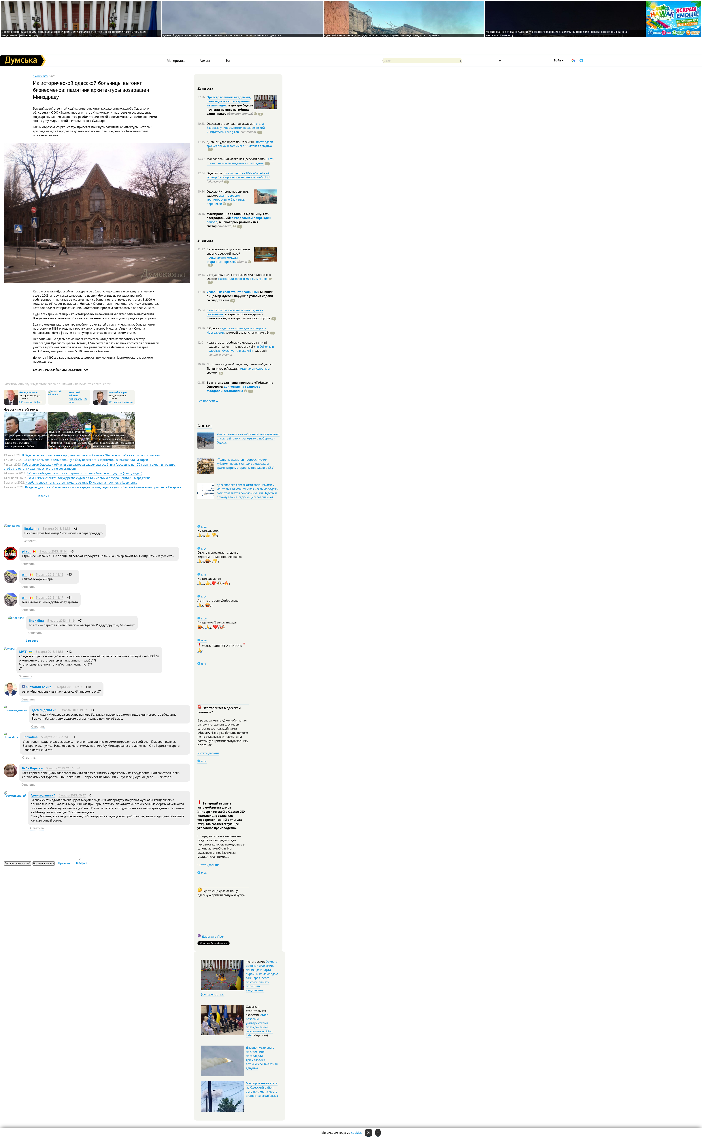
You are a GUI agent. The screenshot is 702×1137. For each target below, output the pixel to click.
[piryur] (10, 559)
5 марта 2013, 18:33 (49, 652)
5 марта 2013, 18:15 (49, 574)
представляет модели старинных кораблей (222, 259)
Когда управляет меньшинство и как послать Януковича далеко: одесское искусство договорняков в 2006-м (26, 441)
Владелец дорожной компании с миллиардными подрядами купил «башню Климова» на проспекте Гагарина (103, 487)
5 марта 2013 (40, 76)
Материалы (176, 60)
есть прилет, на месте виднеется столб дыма (240, 161)
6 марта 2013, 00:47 (72, 795)
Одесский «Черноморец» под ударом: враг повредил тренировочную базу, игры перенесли (382, 35)
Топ (228, 60)
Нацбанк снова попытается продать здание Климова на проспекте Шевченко (81, 482)
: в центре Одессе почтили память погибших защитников (230, 109)
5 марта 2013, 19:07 (73, 710)
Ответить (30, 541)
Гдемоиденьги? (44, 710)
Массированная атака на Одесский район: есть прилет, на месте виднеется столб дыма (262, 1089)
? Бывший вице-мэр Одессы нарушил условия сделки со (240, 296)
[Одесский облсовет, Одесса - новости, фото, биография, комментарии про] (58, 394)
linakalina (31, 529)
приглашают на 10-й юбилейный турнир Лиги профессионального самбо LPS (238, 175)
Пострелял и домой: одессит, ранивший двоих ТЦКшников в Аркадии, (240, 366)
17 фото (38, 402)
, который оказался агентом (246, 332)
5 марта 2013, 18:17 (49, 597)
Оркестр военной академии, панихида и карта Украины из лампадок (229, 101)
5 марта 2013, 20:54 (54, 737)
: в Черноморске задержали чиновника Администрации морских (238, 316)
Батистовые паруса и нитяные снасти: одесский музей (228, 251)
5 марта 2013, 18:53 (68, 687)
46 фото (128, 402)
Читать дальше (208, 753)
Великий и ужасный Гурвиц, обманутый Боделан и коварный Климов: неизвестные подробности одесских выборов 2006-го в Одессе (69, 439)
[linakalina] (12, 526)
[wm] (10, 582)
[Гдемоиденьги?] (15, 710)
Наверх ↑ (43, 496)
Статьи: (204, 425)
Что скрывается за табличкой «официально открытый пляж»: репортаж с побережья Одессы (248, 438)
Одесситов (215, 173)
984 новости (75, 399)
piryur (26, 551)
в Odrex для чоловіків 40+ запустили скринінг (240, 349)
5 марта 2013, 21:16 (59, 768)
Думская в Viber (213, 937)
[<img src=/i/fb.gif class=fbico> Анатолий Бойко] (10, 695)
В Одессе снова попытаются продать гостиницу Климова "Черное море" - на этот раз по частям (91, 455)
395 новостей (115, 402)
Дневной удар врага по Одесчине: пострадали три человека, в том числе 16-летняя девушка (222, 35)
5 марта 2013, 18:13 (56, 529)
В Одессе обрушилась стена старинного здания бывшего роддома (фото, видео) (84, 473)
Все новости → (208, 401)
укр (501, 60)
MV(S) (23, 652)
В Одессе (213, 328)
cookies (356, 1133)
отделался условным (255, 369)
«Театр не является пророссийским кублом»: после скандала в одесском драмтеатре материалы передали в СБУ (245, 464)
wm (24, 574)
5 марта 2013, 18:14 (53, 551)
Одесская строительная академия (231, 124)
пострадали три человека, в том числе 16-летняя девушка (240, 144)
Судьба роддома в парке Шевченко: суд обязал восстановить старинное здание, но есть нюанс (114, 441)
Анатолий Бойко (38, 687)
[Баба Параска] (10, 776)
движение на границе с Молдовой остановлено (233, 389)
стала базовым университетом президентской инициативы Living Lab (236, 128)
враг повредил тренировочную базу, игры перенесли (226, 199)
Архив (205, 60)
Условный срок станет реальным (232, 292)
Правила (64, 863)
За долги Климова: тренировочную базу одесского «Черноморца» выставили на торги (86, 460)
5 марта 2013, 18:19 (61, 621)
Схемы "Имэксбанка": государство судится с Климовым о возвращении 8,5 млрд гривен (89, 478)
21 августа (205, 241)
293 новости (26, 402)
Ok (369, 1133)
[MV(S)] (9, 649)
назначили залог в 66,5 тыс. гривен (243, 279)
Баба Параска (32, 768)
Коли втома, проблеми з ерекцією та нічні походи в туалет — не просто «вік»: (237, 345)
